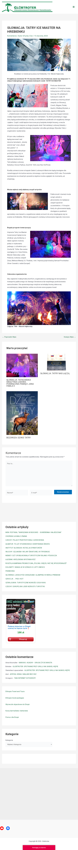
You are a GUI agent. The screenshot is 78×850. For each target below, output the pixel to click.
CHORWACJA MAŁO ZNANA (16, 536)
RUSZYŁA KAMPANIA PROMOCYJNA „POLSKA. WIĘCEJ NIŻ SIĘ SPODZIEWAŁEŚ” (36, 563)
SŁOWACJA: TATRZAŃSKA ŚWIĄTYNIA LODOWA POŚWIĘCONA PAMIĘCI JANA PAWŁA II (20, 383)
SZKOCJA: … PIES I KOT (14, 579)
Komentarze (12, 36)
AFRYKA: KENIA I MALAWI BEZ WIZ (23, 674)
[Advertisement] (39, 793)
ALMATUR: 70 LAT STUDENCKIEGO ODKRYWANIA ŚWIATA (27, 544)
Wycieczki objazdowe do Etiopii (17, 704)
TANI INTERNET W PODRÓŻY (25, 678)
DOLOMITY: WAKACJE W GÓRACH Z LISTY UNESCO (25, 567)
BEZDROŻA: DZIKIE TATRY (18, 437)
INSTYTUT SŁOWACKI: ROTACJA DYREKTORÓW (23, 548)
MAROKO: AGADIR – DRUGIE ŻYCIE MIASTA (35, 663)
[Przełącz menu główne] (73, 7)
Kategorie (9, 740)
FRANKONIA (10, 571)
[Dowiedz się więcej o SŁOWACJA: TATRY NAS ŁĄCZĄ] (56, 362)
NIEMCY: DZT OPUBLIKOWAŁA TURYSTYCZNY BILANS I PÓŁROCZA (31, 555)
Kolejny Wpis (70, 337)
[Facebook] (8, 828)
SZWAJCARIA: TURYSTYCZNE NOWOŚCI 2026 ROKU (25, 583)
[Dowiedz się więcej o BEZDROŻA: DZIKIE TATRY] (22, 413)
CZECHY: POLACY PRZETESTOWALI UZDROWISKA (24, 540)
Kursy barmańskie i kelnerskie (16, 711)
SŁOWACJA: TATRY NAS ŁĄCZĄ (54, 373)
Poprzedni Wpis (9, 337)
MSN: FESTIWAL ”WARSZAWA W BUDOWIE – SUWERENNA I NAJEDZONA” (33, 532)
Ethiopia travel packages (14, 698)
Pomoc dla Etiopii (12, 717)
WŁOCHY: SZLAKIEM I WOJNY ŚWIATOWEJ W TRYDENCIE (27, 552)
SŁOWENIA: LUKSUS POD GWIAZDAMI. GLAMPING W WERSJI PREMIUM (32, 575)
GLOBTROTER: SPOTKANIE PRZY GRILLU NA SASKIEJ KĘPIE (35, 666)
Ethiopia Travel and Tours (15, 691)
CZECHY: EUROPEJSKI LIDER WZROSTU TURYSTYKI (25, 586)
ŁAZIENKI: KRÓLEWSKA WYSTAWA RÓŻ (20, 559)
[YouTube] (2, 828)
